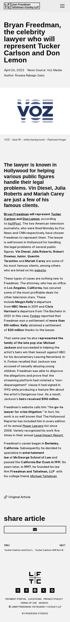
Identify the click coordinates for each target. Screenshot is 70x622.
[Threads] (26, 590)
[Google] (52, 590)
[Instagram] (18, 590)
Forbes (35, 316)
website (40, 270)
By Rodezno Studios (35, 613)
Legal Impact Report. (49, 435)
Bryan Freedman (16, 214)
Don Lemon (31, 219)
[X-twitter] (43, 590)
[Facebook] (35, 590)
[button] (35, 529)
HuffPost (14, 223)
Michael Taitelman (43, 476)
